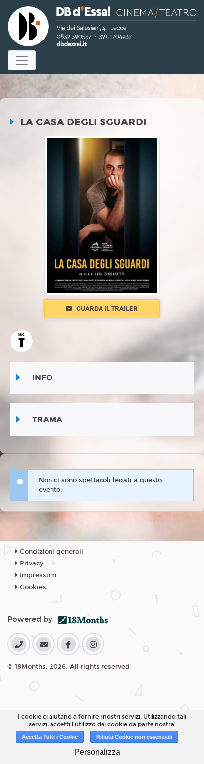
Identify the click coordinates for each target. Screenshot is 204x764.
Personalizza (97, 752)
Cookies (32, 587)
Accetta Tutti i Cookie (50, 737)
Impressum (37, 575)
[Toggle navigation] (22, 60)
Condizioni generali (50, 552)
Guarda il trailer (106, 308)
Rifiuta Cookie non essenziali (134, 737)
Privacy (30, 563)
